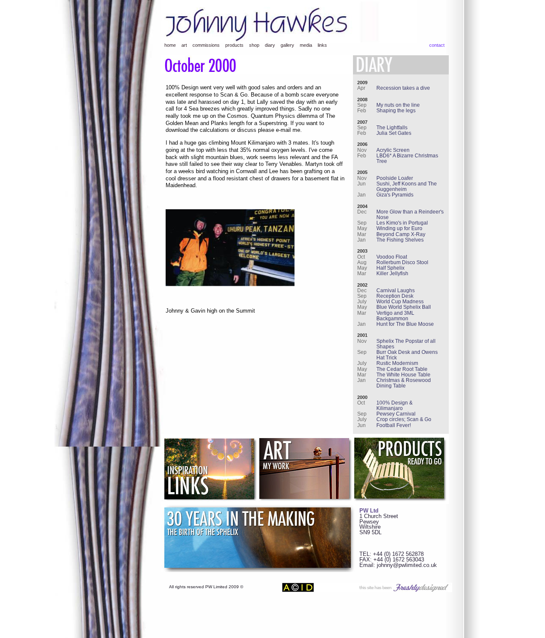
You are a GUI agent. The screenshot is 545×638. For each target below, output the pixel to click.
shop (254, 45)
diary (270, 45)
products (234, 45)
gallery (287, 45)
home (170, 45)
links (322, 45)
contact (437, 45)
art (184, 45)
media (306, 45)
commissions (206, 45)
